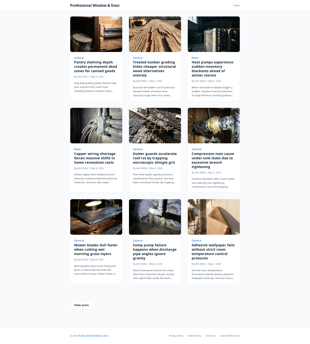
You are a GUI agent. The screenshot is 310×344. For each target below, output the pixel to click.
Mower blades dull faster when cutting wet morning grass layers (96, 249)
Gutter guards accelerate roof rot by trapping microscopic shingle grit (155, 158)
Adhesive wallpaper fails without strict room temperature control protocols (213, 251)
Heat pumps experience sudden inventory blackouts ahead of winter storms (212, 68)
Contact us (210, 335)
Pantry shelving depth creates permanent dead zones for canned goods (95, 66)
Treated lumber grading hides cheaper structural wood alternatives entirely (154, 68)
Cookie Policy (194, 335)
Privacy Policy (176, 335)
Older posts (81, 305)
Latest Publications (230, 335)
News (236, 5)
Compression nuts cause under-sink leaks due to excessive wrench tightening (213, 160)
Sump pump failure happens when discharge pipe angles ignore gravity (155, 251)
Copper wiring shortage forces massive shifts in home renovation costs (95, 158)
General (79, 58)
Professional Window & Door (95, 5)
